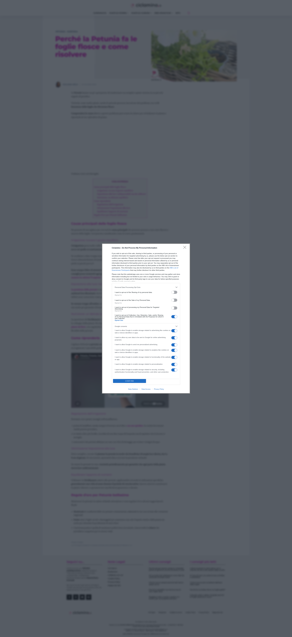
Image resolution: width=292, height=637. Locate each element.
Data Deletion (133, 389)
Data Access (146, 389)
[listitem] (146, 287)
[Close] (185, 248)
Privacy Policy (159, 389)
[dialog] (146, 318)
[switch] (174, 292)
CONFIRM (129, 381)
